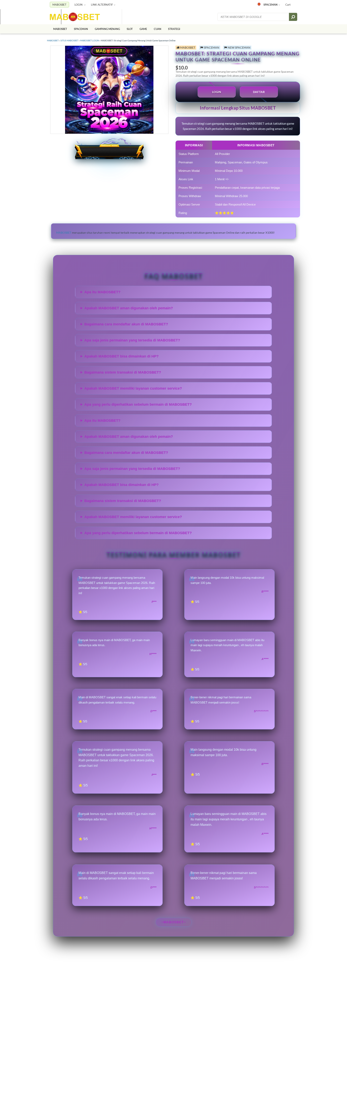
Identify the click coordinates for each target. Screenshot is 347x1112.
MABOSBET (59, 4)
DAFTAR (259, 92)
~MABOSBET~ (173, 922)
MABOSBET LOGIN (89, 40)
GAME (143, 29)
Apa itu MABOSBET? (102, 292)
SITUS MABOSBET (69, 40)
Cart (288, 4)
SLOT (130, 29)
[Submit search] (293, 17)
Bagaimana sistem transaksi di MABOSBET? (122, 372)
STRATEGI (174, 29)
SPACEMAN (270, 4)
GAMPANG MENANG (107, 29)
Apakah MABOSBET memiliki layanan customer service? (133, 388)
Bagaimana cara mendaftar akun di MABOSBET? (126, 324)
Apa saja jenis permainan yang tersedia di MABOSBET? (132, 340)
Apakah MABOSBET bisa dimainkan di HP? (121, 356)
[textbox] (253, 17)
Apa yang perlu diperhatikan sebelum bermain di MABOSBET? (138, 404)
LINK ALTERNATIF (102, 4)
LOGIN (79, 4)
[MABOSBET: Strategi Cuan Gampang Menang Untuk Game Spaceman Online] (75, 16)
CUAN (157, 29)
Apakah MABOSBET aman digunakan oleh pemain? (128, 308)
